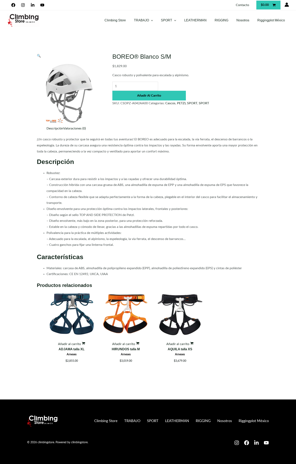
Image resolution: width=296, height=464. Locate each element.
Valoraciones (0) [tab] (74, 128)
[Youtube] (266, 442)
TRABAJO (141, 20)
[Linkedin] (32, 5)
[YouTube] (42, 5)
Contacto (242, 5)
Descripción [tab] (55, 128)
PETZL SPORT (187, 103)
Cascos (170, 103)
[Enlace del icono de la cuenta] (287, 4)
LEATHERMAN (195, 20)
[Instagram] (23, 5)
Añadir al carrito (149, 95)
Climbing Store (115, 20)
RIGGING (221, 20)
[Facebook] (13, 5)
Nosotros (242, 20)
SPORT (166, 20)
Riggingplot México (271, 20)
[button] (151, 20)
